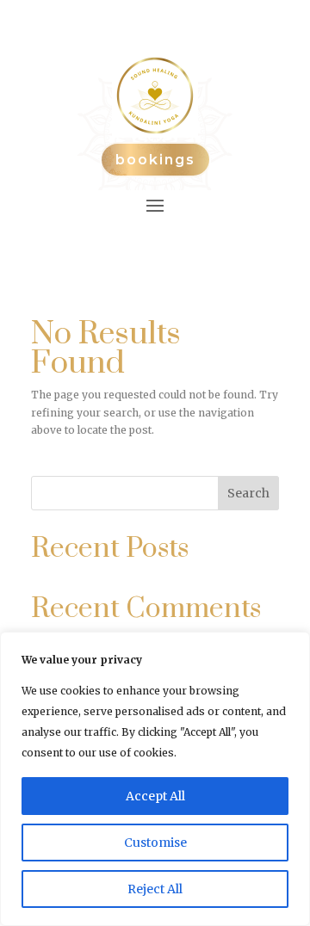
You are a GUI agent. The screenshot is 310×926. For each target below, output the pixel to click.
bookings (155, 159)
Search (248, 493)
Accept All (155, 796)
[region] (155, 779)
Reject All (155, 889)
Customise (155, 842)
